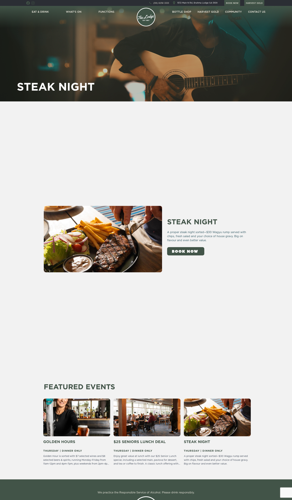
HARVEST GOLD (254, 3)
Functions (106, 11)
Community (233, 11)
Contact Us (256, 11)
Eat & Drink (40, 11)
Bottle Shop (181, 11)
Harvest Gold (208, 11)
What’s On (73, 11)
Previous (42, 435)
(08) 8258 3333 (161, 3)
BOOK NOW (232, 3)
